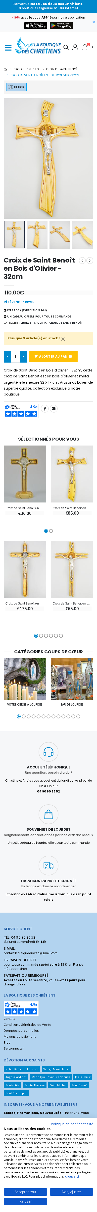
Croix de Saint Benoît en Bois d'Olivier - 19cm (72, 603)
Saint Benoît (79, 1085)
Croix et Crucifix (26, 69)
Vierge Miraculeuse (56, 1069)
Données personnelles (21, 1030)
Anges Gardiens (16, 1077)
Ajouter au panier (55, 356)
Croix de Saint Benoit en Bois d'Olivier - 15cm (24, 508)
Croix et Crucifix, (33, 322)
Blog (7, 1042)
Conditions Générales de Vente (27, 1025)
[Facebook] (45, 409)
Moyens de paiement (20, 1036)
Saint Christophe (16, 1093)
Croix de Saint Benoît (62, 69)
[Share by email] (54, 409)
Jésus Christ (83, 1077)
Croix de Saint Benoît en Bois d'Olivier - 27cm (72, 508)
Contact (9, 1019)
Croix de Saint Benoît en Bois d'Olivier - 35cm (24, 603)
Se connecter (14, 1048)
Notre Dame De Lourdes (21, 1069)
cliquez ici (72, 1176)
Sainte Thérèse (35, 1085)
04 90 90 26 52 (23, 937)
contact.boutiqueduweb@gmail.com (30, 953)
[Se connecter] (75, 47)
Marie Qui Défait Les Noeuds (51, 1077)
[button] (66, 48)
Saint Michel (58, 1085)
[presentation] (11, 158)
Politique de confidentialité (72, 1124)
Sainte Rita (12, 1085)
